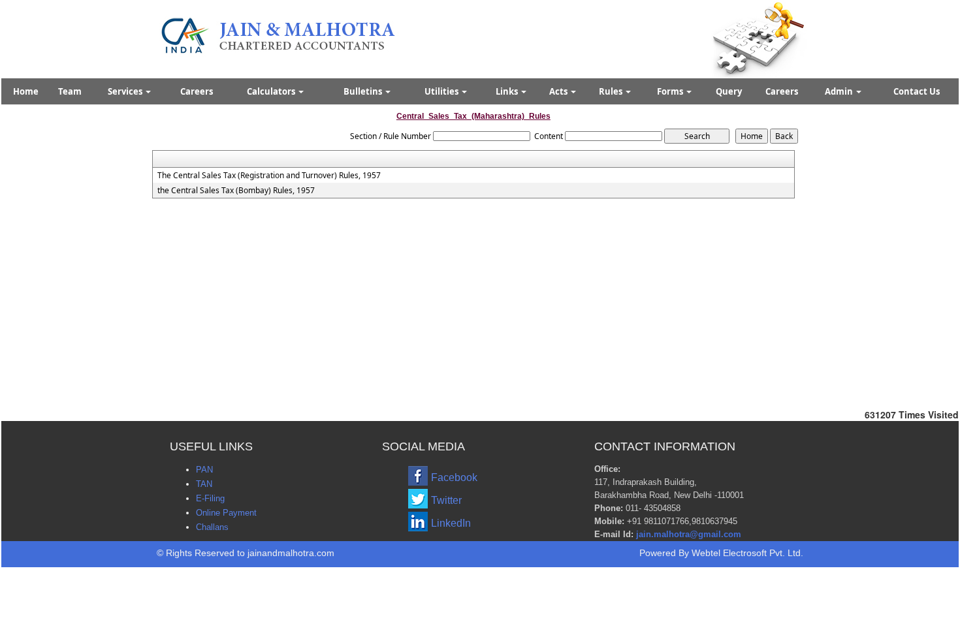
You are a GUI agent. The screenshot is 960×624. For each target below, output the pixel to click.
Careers (196, 91)
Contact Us (916, 91)
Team (70, 91)
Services (126, 91)
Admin (840, 91)
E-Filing (210, 498)
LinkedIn (451, 523)
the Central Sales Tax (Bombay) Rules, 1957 (236, 190)
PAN (204, 470)
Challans (212, 527)
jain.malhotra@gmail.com (688, 534)
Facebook (454, 477)
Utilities (442, 91)
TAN (204, 484)
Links (508, 91)
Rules (611, 91)
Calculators (272, 91)
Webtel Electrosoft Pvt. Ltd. (747, 553)
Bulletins (364, 91)
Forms (671, 91)
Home (26, 91)
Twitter (446, 500)
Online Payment (226, 513)
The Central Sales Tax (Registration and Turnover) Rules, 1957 (269, 175)
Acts (559, 91)
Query (729, 91)
